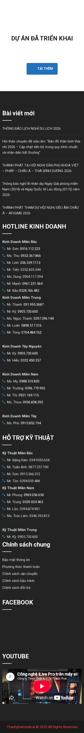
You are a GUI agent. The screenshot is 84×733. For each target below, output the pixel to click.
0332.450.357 (31, 360)
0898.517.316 (31, 325)
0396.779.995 (35, 388)
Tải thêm (45, 68)
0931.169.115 (29, 395)
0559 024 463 (33, 502)
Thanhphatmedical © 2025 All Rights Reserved (42, 727)
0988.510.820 (29, 381)
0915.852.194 (31, 423)
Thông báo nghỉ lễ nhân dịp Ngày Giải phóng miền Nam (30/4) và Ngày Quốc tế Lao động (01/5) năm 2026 (41, 189)
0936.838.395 (33, 402)
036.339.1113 (30, 263)
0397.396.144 (44, 318)
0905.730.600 (28, 311)
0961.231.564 (32, 284)
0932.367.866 (31, 256)
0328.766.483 (29, 291)
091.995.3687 (34, 304)
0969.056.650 (34, 495)
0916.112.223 (30, 249)
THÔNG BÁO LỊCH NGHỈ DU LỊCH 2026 (31, 128)
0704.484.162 (31, 332)
